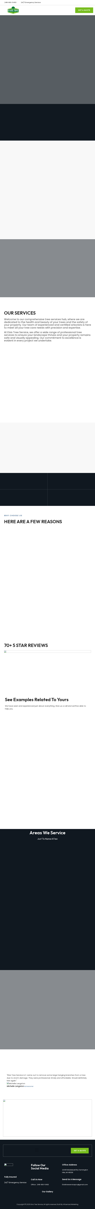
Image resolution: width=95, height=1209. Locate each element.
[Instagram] (92, 2)
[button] (72, 10)
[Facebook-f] (87, 2)
